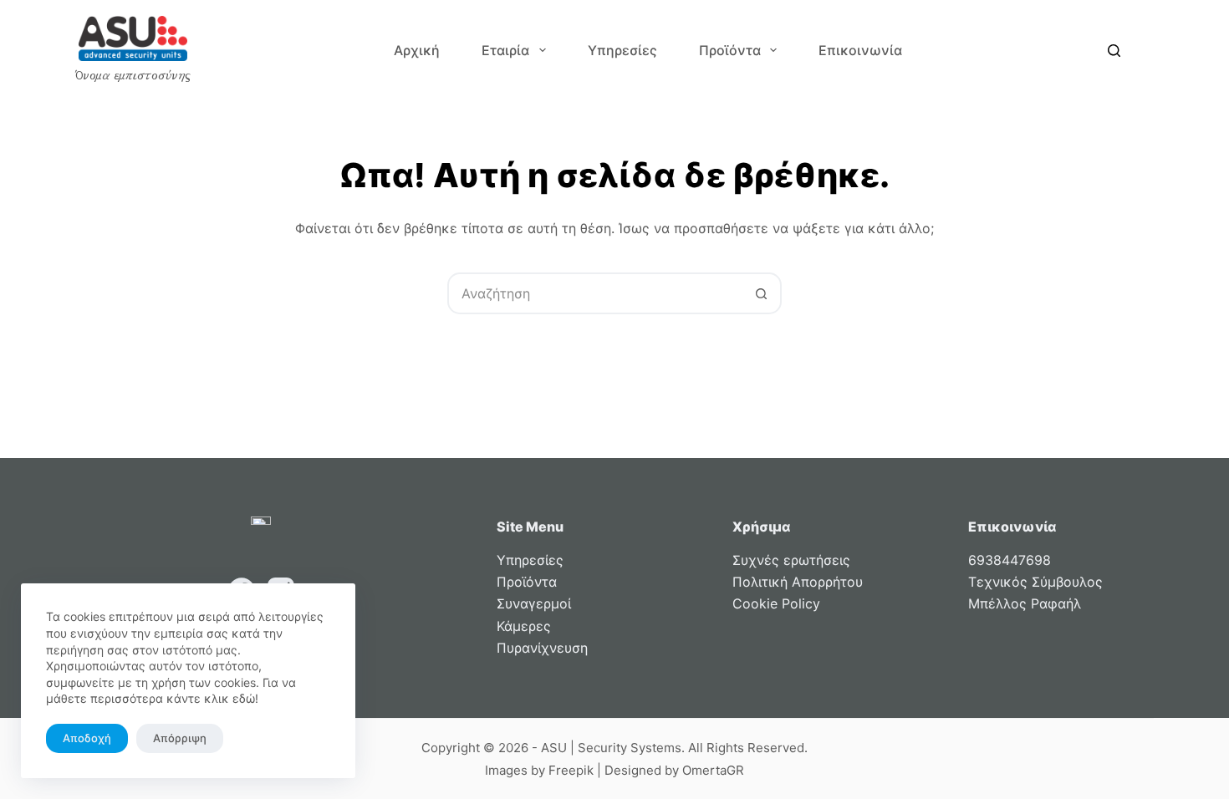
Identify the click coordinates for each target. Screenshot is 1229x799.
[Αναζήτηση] (1114, 50)
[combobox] (595, 293)
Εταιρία (505, 50)
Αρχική (417, 50)
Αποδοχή (87, 738)
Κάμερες (524, 626)
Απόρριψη (180, 738)
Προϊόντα (730, 50)
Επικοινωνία (860, 50)
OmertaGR (713, 770)
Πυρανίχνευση (542, 647)
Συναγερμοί (534, 603)
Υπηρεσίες (622, 50)
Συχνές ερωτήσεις (791, 560)
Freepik (571, 770)
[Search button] (761, 293)
